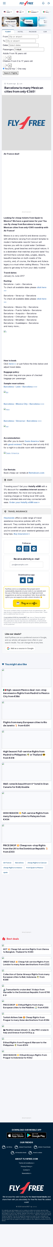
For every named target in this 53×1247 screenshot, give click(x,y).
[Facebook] (19, 549)
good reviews (14, 444)
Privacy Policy (31, 1214)
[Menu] (4, 3)
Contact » (26, 1170)
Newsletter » (26, 1173)
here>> (12, 364)
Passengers (8, 49)
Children (7, 61)
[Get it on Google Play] (30, 580)
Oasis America (32, 441)
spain (5, 872)
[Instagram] (26, 549)
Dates (5, 45)
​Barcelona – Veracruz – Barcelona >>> (23, 421)
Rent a (45, 32)
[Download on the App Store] (23, 580)
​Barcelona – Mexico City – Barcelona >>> (24, 404)
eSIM (9, 480)
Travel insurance (17, 511)
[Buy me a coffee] (48, 3)
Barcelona (19, 863)
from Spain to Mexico (34, 868)
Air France (7, 863)
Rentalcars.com (36, 473)
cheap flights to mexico (12, 868)
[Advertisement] (26, 183)
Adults (6, 53)
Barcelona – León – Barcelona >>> (20, 386)
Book (8, 32)
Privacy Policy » (26, 1166)
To (4, 41)
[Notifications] (43, 3)
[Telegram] (34, 549)
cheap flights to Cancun (37, 863)
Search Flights (10, 73)
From (5, 36)
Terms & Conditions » (26, 1163)
